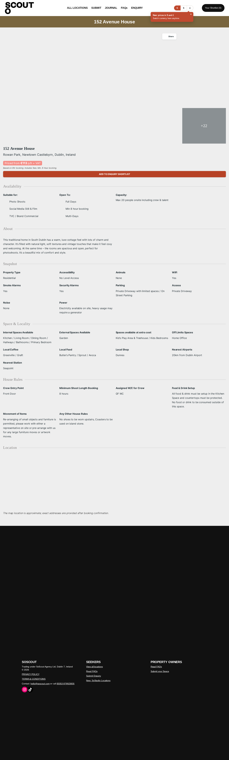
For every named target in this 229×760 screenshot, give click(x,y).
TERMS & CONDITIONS (33, 679)
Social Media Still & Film (23, 208)
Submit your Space (160, 671)
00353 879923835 (66, 683)
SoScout (29, 662)
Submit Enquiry (93, 676)
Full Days (71, 201)
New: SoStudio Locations (98, 680)
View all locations (94, 666)
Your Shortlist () (213, 8)
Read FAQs (91, 671)
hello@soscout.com (40, 683)
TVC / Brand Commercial (23, 216)
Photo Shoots (17, 201)
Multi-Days (72, 216)
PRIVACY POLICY (30, 674)
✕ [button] (191, 14)
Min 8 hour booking (77, 208)
